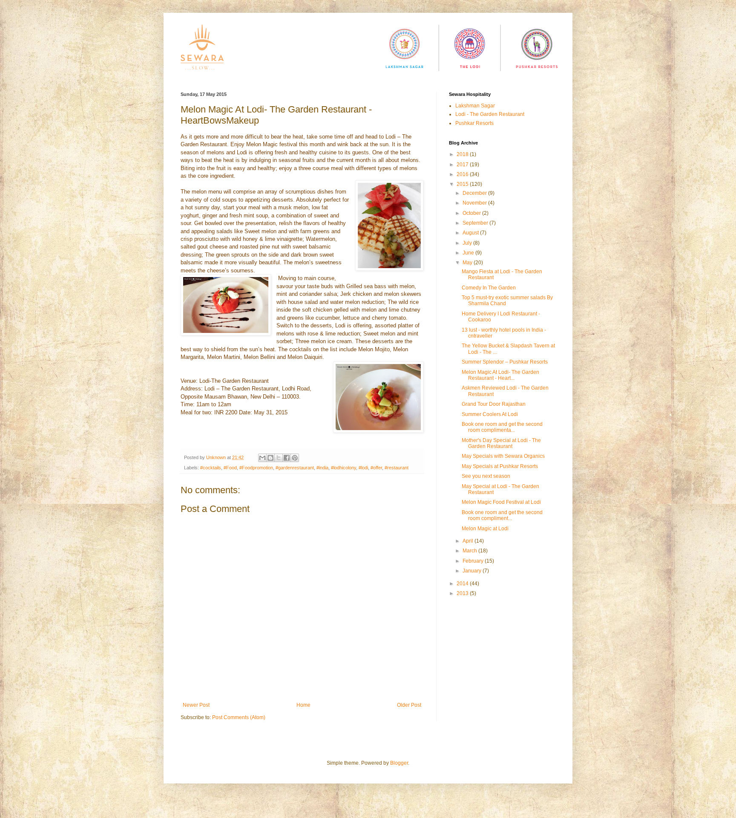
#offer (376, 467)
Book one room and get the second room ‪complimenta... (502, 427)
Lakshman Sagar (475, 106)
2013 (463, 593)
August (471, 233)
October (472, 213)
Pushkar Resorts (474, 123)
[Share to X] (278, 458)
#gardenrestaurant (295, 467)
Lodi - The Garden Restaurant (489, 114)
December (475, 193)
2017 (463, 165)
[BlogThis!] (270, 458)
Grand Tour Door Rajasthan (494, 404)
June (469, 253)
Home (303, 705)
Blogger (399, 763)
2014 (463, 584)
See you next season (486, 476)
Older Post (409, 705)
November (475, 203)
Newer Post (196, 705)
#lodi (363, 467)
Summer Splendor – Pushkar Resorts (505, 362)
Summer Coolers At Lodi (490, 414)
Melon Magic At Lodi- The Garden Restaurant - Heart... (500, 375)
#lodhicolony (343, 467)
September (476, 223)
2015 (463, 184)
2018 (463, 154)
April (468, 541)
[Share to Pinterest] (294, 458)
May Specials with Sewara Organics (503, 456)
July (468, 243)
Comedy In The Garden (489, 288)
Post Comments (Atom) (238, 717)
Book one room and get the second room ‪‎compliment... (502, 515)
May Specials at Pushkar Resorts (500, 466)
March (470, 551)
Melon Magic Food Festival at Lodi (501, 502)
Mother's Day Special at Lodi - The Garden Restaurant (501, 443)
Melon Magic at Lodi (485, 529)
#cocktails (210, 467)
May (468, 263)
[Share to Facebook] (286, 458)
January (473, 571)
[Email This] (262, 458)
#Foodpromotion (256, 467)
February (474, 561)
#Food (230, 467)
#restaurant (396, 467)
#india (322, 467)
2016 (463, 174)
